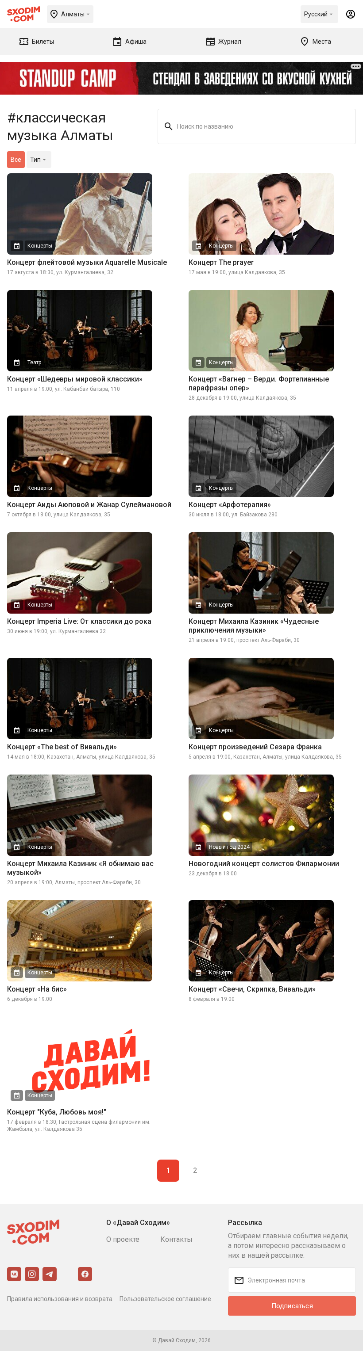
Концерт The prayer (221, 262)
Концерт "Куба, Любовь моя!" (56, 1112)
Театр (34, 362)
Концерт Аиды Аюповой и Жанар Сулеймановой (89, 504)
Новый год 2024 (229, 847)
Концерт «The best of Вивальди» (62, 747)
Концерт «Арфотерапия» (230, 504)
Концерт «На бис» (37, 989)
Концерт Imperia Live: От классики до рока (79, 621)
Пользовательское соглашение (165, 1298)
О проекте (122, 1239)
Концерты (39, 246)
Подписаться (292, 1306)
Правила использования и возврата (59, 1298)
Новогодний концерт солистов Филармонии (264, 863)
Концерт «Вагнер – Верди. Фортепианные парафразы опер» (259, 383)
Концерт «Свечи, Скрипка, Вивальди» (252, 989)
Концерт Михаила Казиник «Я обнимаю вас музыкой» (80, 868)
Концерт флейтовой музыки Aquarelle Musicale (87, 262)
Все (16, 159)
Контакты (176, 1239)
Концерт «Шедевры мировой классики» (75, 379)
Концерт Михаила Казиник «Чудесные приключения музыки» (254, 625)
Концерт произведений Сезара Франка (255, 747)
